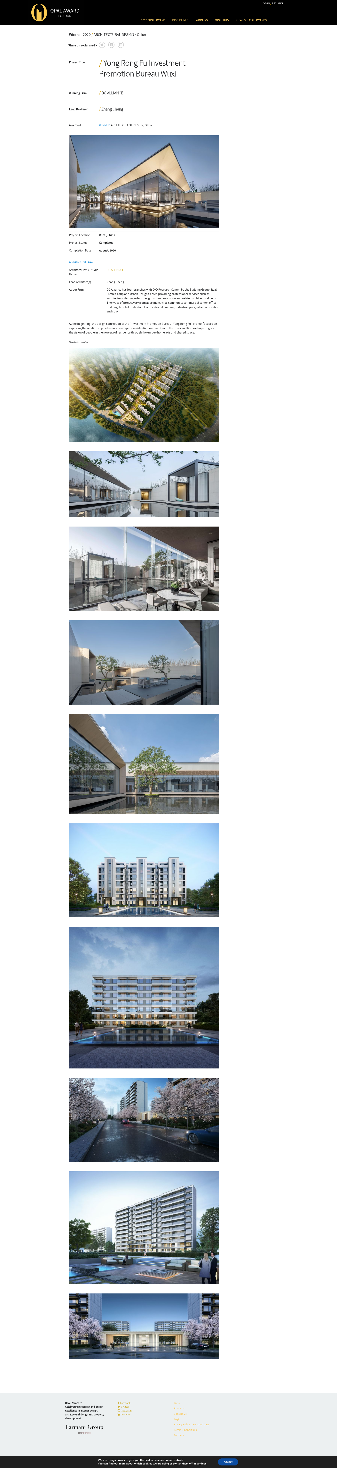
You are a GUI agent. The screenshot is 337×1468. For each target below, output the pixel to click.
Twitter (124, 1406)
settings (202, 1463)
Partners (179, 1435)
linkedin (125, 1414)
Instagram (126, 1410)
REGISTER (277, 3)
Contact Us (180, 1413)
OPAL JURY (222, 20)
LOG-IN (266, 3)
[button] (102, 45)
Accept (228, 1462)
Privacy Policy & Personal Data (191, 1424)
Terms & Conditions (185, 1430)
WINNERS (202, 20)
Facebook (124, 1403)
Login (177, 1419)
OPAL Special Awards (251, 20)
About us (179, 1408)
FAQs (177, 1403)
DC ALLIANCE (115, 270)
